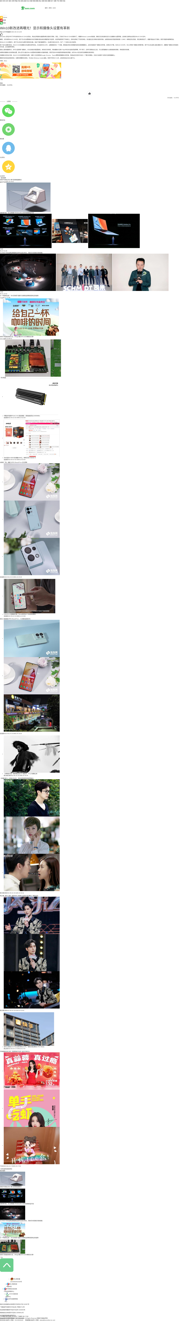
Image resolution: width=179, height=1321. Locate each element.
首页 (1, 1)
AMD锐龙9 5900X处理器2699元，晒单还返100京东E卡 (20, 457)
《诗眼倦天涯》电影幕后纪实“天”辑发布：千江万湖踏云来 (20, 773)
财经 (46, 1)
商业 (40, 1)
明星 (16, 1)
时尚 (19, 1)
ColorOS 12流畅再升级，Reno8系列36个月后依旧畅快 (20, 614)
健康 (49, 1)
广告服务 (19, 1316)
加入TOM (25, 1316)
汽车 (58, 1)
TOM (1, 298)
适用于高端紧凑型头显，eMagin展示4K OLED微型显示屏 (16, 336)
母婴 (31, 1)
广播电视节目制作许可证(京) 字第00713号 (12, 1307)
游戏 (22, 1)
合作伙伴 (14, 1316)
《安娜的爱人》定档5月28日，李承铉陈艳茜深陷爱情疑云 (17, 778)
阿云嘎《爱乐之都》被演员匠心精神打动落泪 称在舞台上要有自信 (19, 895)
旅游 (25, 1)
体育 (13, 1)
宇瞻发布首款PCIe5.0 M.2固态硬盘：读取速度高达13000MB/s (22, 416)
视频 (43, 1)
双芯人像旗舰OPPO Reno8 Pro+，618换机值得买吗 (15, 619)
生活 (28, 1)
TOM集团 (3, 1316)
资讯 (4, 1)
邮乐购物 (8, 1316)
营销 (34, 1)
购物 (61, 1)
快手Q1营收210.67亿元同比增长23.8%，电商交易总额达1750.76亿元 (24, 1046)
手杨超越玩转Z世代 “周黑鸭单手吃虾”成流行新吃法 (15, 1051)
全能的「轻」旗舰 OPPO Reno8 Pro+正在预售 (13, 462)
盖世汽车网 (3, 182)
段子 (52, 1)
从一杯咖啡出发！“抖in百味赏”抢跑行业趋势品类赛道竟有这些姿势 (19, 295)
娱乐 (10, 1)
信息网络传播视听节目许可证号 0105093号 (12, 1310)
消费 (55, 1)
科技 (64, 1)
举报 (1, 83)
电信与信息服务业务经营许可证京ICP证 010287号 (14, 1304)
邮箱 (37, 1)
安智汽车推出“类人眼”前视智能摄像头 (11, 179)
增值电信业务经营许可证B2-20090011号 (12, 1312)
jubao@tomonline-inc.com (47, 1320)
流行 (7, 1)
